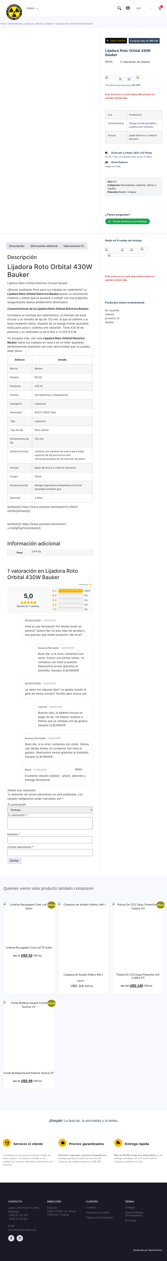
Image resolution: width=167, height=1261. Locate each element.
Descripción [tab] (16, 246)
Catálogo (130, 1207)
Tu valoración (17, 815)
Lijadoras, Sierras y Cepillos (38, 23)
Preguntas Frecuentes (98, 1212)
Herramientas (15, 23)
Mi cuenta (130, 1220)
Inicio (3, 23)
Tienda (30, 8)
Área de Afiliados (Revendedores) (134, 1214)
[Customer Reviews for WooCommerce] (90, 584)
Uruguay (132, 191)
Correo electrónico (20, 847)
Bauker (122, 191)
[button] (128, 8)
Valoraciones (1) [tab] (73, 246)
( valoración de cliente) (135, 61)
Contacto (91, 1207)
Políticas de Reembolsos (99, 1217)
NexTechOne (155, 1250)
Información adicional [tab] (44, 246)
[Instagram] (20, 1238)
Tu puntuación (16, 804)
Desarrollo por (141, 1250)
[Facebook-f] (11, 1238)
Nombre (13, 834)
